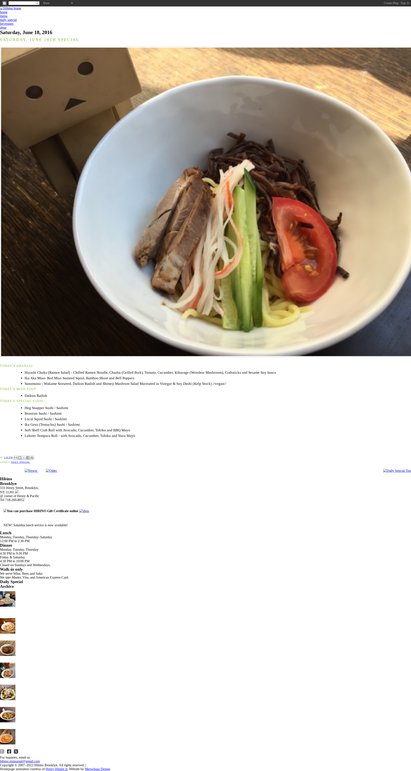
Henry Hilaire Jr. (57, 769)
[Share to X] (24, 458)
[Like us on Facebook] (9, 752)
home (3, 12)
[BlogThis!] (20, 458)
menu (3, 16)
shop (3, 27)
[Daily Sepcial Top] (397, 471)
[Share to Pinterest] (32, 458)
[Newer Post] (31, 470)
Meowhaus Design (97, 769)
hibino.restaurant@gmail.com (20, 761)
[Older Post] (51, 470)
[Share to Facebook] (28, 458)
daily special (8, 20)
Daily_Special (20, 462)
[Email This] (15, 458)
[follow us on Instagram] (2, 752)
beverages (6, 24)
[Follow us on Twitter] (16, 752)
